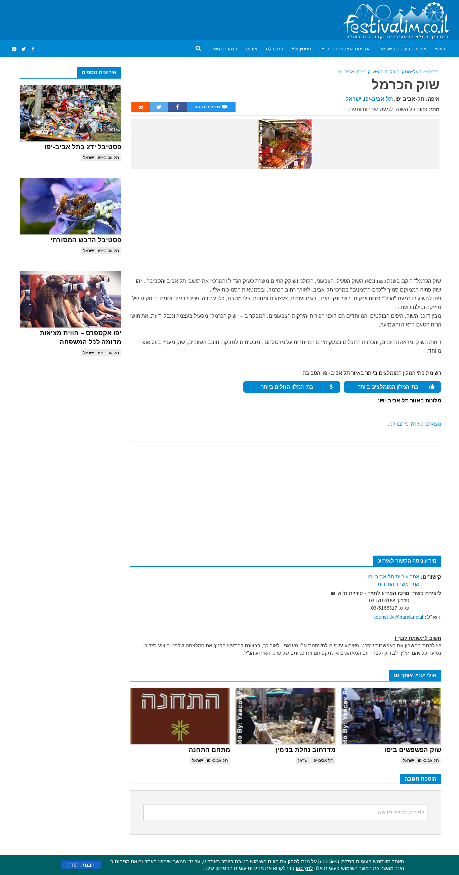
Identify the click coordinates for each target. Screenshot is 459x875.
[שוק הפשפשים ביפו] (391, 716)
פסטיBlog (301, 48)
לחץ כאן (304, 868)
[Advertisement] (131, 19)
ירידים (434, 71)
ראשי (440, 48)
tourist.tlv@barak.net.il (398, 617)
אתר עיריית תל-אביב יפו (393, 576)
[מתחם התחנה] (180, 716)
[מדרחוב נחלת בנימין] (285, 716)
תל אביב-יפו (108, 157)
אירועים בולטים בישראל (402, 48)
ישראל (88, 157)
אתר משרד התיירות (398, 584)
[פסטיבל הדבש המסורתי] (70, 206)
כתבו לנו (274, 48)
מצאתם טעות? (414, 424)
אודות (251, 48)
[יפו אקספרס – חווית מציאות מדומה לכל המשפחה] (70, 299)
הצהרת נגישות (223, 48)
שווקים (370, 71)
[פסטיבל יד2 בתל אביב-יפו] (70, 113)
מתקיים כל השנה (394, 71)
